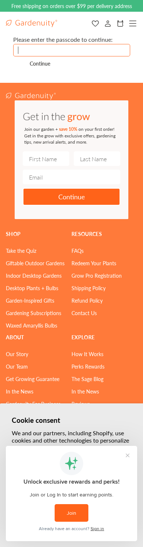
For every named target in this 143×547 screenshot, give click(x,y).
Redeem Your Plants (94, 263)
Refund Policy (87, 300)
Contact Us (84, 313)
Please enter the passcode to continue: (63, 39)
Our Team (17, 366)
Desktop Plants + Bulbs (32, 288)
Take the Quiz (21, 250)
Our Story (17, 354)
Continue (71, 196)
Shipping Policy (89, 288)
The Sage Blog (87, 378)
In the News (19, 391)
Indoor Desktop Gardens (34, 275)
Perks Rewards (88, 366)
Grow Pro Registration (97, 275)
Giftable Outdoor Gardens (35, 263)
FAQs (78, 250)
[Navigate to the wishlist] (95, 23)
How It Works (87, 354)
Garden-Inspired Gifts (30, 300)
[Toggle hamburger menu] (132, 23)
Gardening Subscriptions (33, 313)
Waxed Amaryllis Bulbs (31, 325)
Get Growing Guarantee (32, 378)
